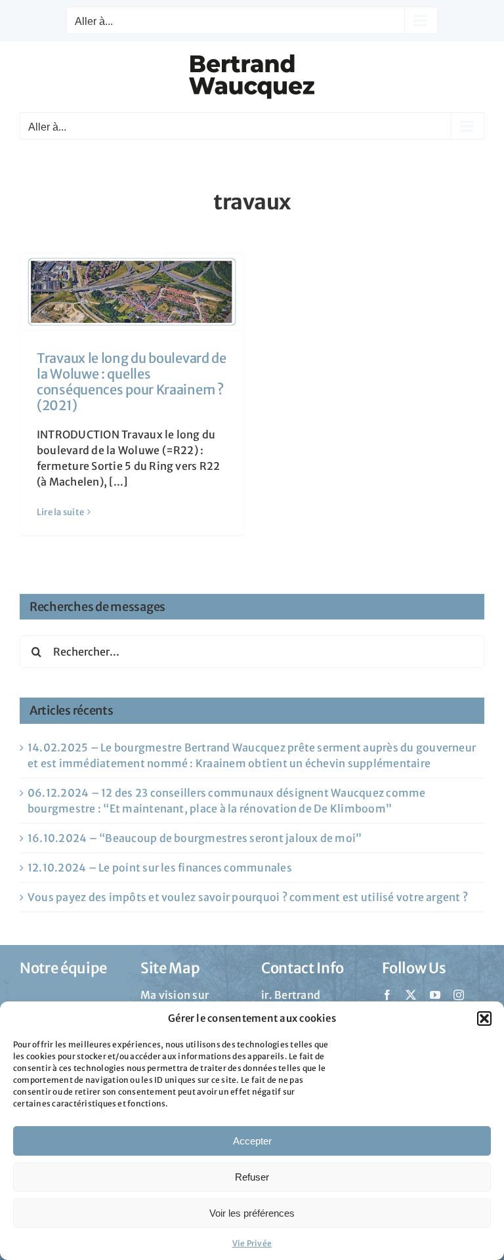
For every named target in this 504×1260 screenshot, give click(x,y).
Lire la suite (60, 512)
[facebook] (387, 995)
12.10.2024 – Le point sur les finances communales (160, 867)
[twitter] (411, 995)
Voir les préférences (252, 1213)
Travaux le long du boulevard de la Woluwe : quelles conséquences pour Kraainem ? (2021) (131, 381)
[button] (484, 1018)
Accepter (252, 1140)
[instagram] (458, 995)
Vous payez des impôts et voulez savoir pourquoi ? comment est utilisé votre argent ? (248, 897)
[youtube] (435, 995)
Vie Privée (252, 1243)
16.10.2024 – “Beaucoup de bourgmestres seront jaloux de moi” (195, 838)
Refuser (252, 1177)
